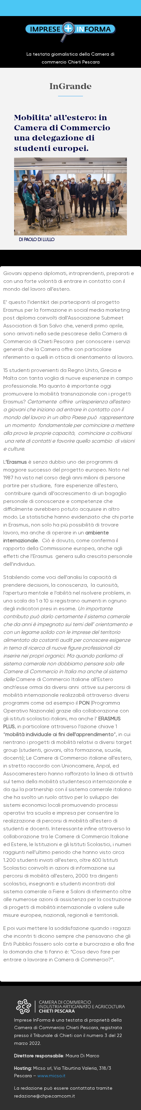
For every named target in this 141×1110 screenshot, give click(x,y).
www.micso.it (51, 1075)
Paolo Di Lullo (39, 239)
